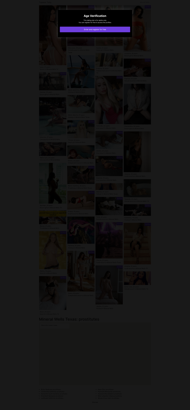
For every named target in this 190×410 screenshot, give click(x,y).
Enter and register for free (95, 29)
